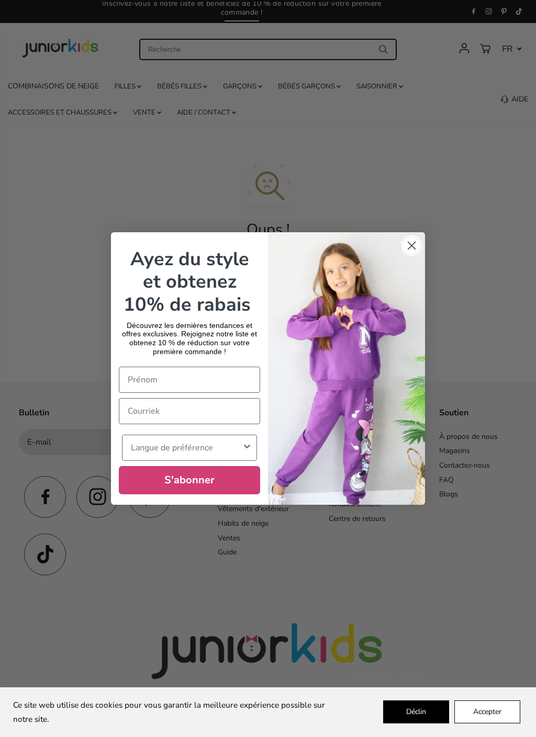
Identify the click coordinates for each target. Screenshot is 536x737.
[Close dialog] (412, 245)
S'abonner (189, 480)
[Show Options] (247, 447)
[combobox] (186, 447)
